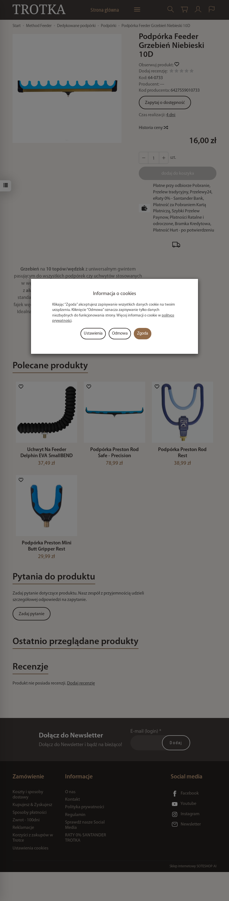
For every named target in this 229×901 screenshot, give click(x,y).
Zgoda (142, 334)
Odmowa (120, 334)
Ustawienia (93, 334)
